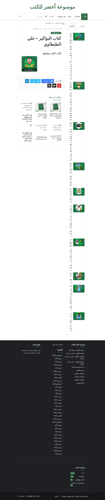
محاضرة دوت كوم (58, 344)
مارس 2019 (57, 447)
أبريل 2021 (58, 396)
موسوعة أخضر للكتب (78, 345)
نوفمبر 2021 (57, 374)
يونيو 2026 (58, 362)
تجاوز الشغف (80, 370)
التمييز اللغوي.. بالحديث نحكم (75, 353)
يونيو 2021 (58, 390)
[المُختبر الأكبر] (78, 276)
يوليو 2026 (58, 358)
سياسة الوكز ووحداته (71, 195)
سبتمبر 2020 (57, 419)
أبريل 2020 (57, 435)
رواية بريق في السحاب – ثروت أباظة (42, 115)
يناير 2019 (58, 454)
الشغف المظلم (79, 380)
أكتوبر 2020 (57, 416)
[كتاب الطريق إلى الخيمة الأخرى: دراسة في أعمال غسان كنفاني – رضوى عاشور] (26, 127)
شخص (69, 16)
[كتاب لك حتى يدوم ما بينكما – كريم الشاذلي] (55, 129)
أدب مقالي (58, 33)
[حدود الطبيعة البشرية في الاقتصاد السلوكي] (78, 208)
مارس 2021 (57, 400)
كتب (85, 16)
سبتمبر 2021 (57, 381)
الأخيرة (82, 26)
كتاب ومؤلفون (61, 16)
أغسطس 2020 (56, 422)
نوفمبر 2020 (57, 412)
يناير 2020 (58, 444)
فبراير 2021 (57, 403)
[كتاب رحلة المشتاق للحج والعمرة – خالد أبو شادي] (55, 107)
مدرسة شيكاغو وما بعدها (71, 321)
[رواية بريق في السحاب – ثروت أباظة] (41, 107)
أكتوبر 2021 (57, 377)
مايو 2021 (58, 393)
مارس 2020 (57, 438)
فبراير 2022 (57, 365)
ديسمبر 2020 (57, 409)
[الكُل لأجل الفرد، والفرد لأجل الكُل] (78, 289)
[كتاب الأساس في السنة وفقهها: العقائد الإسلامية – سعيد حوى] (26, 107)
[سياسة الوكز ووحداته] (78, 192)
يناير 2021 (58, 406)
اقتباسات (77, 16)
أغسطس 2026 (56, 355)
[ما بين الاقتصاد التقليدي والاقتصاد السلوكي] (78, 242)
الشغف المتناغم (79, 377)
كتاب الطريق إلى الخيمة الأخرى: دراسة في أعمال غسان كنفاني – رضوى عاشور (27, 136)
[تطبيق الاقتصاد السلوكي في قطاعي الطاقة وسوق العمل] (78, 85)
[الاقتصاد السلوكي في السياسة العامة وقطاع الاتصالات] (78, 126)
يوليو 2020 (58, 425)
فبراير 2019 (57, 451)
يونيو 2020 (58, 428)
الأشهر (72, 26)
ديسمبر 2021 (57, 371)
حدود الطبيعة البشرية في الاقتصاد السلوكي (71, 221)
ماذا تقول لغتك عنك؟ (77, 367)
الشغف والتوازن (79, 373)
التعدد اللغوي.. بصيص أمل (76, 350)
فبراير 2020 (57, 441)
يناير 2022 (58, 368)
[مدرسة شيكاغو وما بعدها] (78, 316)
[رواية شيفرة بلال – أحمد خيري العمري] (41, 129)
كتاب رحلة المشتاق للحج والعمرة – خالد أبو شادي (55, 115)
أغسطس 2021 (56, 384)
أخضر (56, 496)
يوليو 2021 (58, 387)
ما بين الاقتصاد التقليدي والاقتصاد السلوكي (71, 255)
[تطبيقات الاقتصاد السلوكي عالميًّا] (78, 166)
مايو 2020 (58, 431)
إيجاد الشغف (80, 383)
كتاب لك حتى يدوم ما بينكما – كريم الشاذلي (55, 138)
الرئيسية (57, 28)
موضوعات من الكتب (77, 483)
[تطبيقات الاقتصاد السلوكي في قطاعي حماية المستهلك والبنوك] (78, 36)
